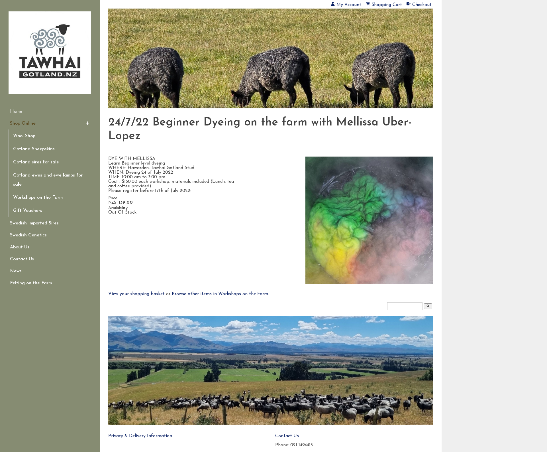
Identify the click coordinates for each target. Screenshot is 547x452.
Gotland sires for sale (36, 162)
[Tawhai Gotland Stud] (270, 64)
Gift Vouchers (27, 210)
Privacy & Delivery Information (140, 436)
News (16, 271)
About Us (19, 247)
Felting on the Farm (31, 283)
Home (16, 111)
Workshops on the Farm (38, 197)
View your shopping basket (136, 294)
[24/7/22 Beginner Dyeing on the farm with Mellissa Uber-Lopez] (369, 283)
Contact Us (22, 259)
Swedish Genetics (28, 235)
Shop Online (23, 123)
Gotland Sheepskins (34, 149)
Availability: (118, 208)
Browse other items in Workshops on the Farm (220, 294)
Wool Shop (24, 136)
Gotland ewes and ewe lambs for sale (48, 180)
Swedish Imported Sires (34, 223)
